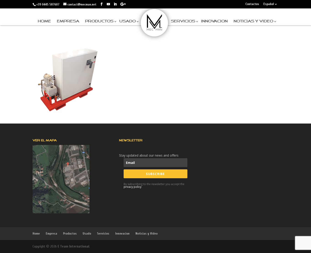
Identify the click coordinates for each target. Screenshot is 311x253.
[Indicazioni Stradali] (61, 179)
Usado (127, 21)
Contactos (252, 4)
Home (44, 21)
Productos (99, 21)
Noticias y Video (253, 21)
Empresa (68, 21)
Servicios (183, 21)
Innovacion (214, 21)
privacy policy (132, 187)
